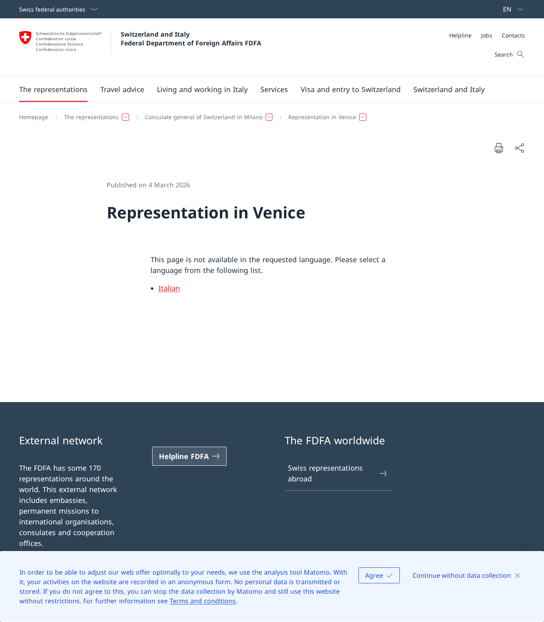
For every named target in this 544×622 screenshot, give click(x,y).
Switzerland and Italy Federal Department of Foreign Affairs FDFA (191, 38)
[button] (53, 89)
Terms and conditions (203, 600)
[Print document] (498, 147)
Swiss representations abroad (325, 473)
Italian (169, 288)
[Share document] (519, 148)
